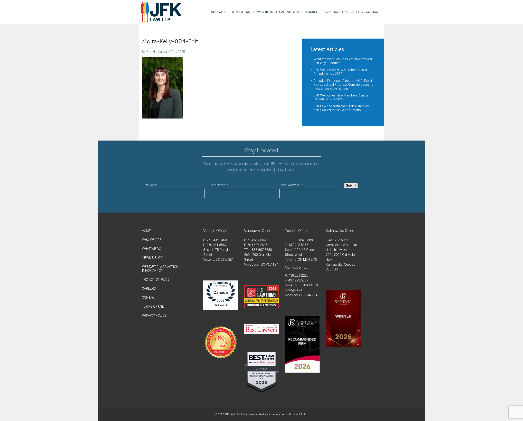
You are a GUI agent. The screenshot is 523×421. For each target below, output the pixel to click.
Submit (351, 185)
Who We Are (219, 12)
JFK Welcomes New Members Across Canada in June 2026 (341, 97)
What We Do (241, 12)
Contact (373, 12)
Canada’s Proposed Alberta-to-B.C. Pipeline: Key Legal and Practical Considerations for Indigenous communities (345, 84)
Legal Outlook (288, 12)
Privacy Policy (154, 315)
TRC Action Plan (335, 12)
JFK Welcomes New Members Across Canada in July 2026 (341, 72)
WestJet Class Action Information (160, 269)
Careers (357, 12)
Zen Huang (154, 52)
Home (146, 231)
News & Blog (263, 12)
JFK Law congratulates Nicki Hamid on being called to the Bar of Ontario (341, 108)
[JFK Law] (161, 20)
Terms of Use (153, 306)
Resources (311, 12)
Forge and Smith (298, 414)
